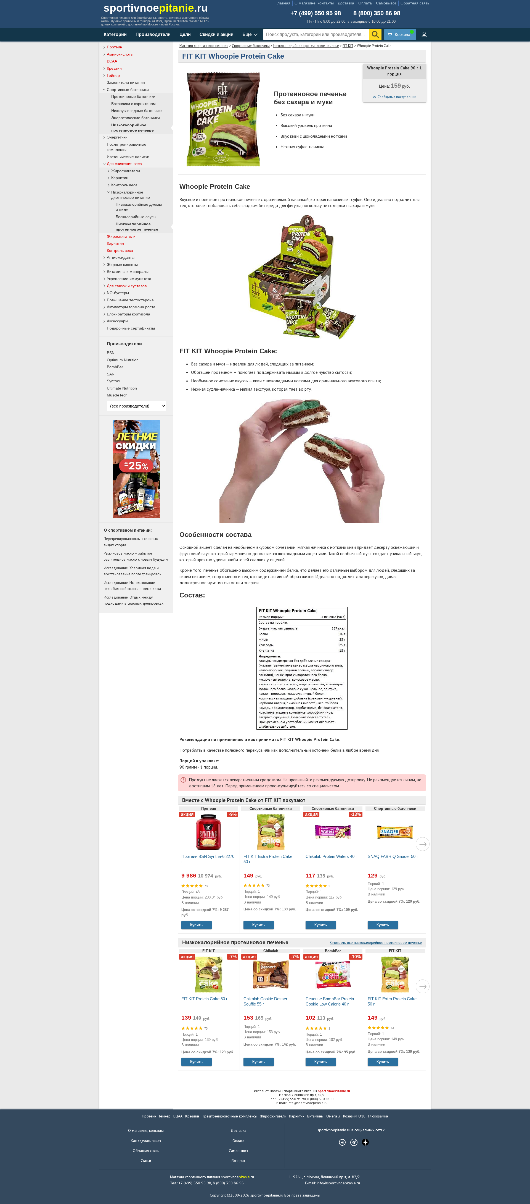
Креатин (114, 68)
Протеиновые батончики (133, 97)
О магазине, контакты (314, 3)
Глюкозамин (378, 1116)
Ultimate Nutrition (122, 388)
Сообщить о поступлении (397, 97)
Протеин (114, 47)
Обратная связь (415, 3)
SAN (111, 374)
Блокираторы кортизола (128, 314)
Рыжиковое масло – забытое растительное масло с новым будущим (136, 556)
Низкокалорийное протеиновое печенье (306, 45)
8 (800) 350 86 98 (376, 13)
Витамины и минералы (128, 271)
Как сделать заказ (146, 1140)
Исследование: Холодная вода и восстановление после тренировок (132, 570)
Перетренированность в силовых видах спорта (131, 541)
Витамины (315, 1116)
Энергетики (117, 137)
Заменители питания (126, 82)
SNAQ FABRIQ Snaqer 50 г (393, 856)
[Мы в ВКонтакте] (339, 1142)
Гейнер (113, 75)
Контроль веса (124, 185)
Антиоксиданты (120, 257)
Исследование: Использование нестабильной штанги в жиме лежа (132, 585)
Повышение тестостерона (130, 300)
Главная (282, 3)
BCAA (112, 61)
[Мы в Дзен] (363, 1142)
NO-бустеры (118, 293)
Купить (196, 925)
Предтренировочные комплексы (229, 1116)
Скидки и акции (217, 34)
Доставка (346, 3)
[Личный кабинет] (424, 34)
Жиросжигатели (125, 171)
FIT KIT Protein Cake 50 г (204, 998)
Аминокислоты (120, 54)
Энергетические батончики (135, 118)
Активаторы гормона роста (131, 307)
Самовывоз (386, 3)
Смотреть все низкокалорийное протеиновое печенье (376, 942)
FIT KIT (348, 45)
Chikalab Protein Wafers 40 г (331, 856)
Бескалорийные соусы (136, 217)
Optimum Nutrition (123, 360)
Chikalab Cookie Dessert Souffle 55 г (265, 1001)
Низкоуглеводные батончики (137, 111)
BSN (111, 353)
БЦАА (177, 1116)
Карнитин (119, 178)
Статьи (146, 1160)
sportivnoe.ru (156, 8)
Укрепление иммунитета (129, 278)
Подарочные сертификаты (131, 328)
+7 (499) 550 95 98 (315, 13)
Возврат (238, 1160)
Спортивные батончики (251, 45)
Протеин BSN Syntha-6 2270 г (207, 859)
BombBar (115, 367)
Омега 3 (333, 1116)
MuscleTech (117, 395)
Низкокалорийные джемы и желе (139, 207)
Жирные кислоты (122, 264)
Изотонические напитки (128, 157)
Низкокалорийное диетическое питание (130, 195)
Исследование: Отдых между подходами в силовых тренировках (133, 600)
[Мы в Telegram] (351, 1142)
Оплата (365, 3)
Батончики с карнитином (133, 104)
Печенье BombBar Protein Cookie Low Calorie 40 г (330, 1001)
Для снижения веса (124, 163)
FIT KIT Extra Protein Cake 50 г (267, 859)
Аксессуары (117, 321)
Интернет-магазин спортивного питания (302, 1091)
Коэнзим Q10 (354, 1116)
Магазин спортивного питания (203, 45)
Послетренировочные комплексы (126, 147)
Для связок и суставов (127, 286)
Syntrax (113, 381)
